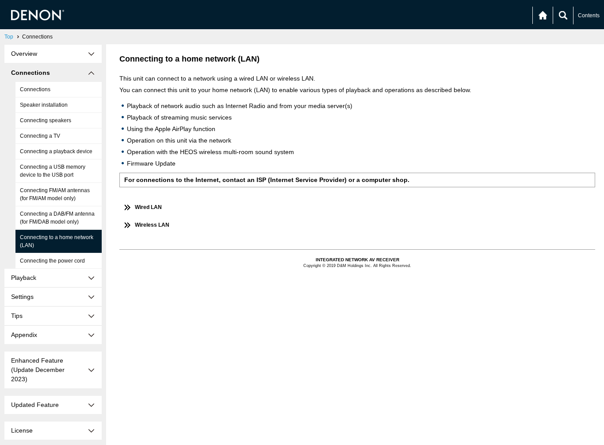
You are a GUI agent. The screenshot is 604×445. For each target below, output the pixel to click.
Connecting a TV (40, 136)
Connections (35, 89)
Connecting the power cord (52, 261)
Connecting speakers (45, 120)
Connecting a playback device (56, 151)
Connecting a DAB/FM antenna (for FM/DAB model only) (57, 218)
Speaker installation (44, 105)
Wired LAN (148, 207)
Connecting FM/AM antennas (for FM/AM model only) (55, 194)
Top (8, 37)
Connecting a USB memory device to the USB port (52, 171)
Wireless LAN (152, 225)
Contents (589, 15)
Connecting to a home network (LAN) (56, 241)
